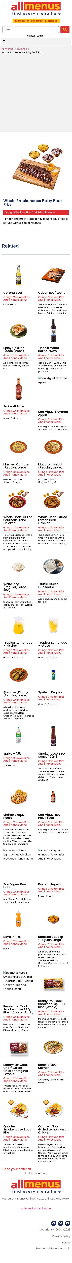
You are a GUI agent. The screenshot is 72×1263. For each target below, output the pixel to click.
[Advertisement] (36, 92)
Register (30, 35)
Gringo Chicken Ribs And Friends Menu (30, 212)
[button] (36, 21)
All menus (7, 49)
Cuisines (22, 49)
